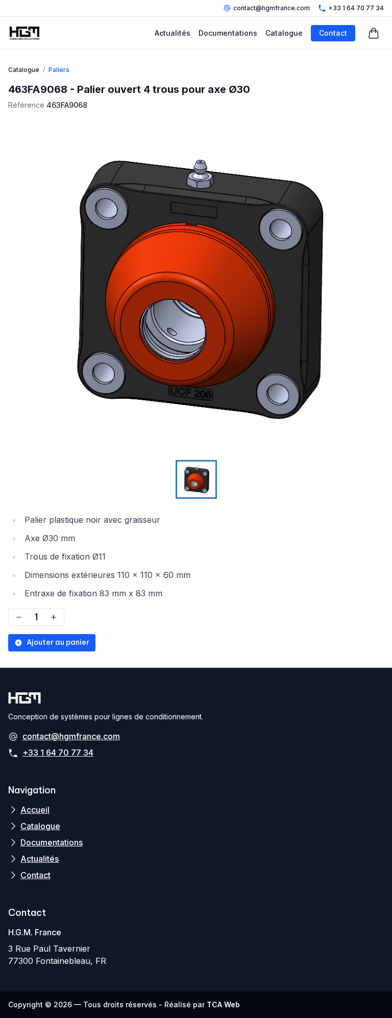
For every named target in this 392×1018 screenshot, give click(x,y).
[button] (196, 284)
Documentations (228, 33)
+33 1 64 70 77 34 (356, 8)
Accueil (35, 810)
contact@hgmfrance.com (271, 8)
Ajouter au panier (58, 642)
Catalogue (284, 33)
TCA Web (223, 1004)
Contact (333, 33)
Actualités (172, 33)
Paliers (58, 70)
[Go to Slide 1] (196, 479)
